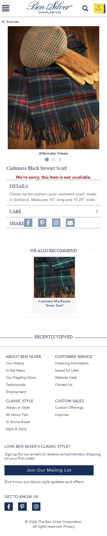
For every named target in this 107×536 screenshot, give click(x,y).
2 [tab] (54, 159)
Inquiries (62, 414)
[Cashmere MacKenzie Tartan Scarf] (54, 277)
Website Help (66, 377)
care (15, 211)
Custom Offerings (69, 407)
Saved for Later (67, 370)
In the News (15, 370)
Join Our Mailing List (49, 470)
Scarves (12, 21)
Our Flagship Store (21, 377)
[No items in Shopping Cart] (99, 8)
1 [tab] (47, 159)
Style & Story (16, 429)
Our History (15, 363)
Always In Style (18, 407)
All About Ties (17, 414)
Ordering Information (72, 363)
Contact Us (63, 384)
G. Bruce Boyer (18, 421)
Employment (16, 391)
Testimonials (16, 384)
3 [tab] (60, 159)
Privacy (69, 526)
